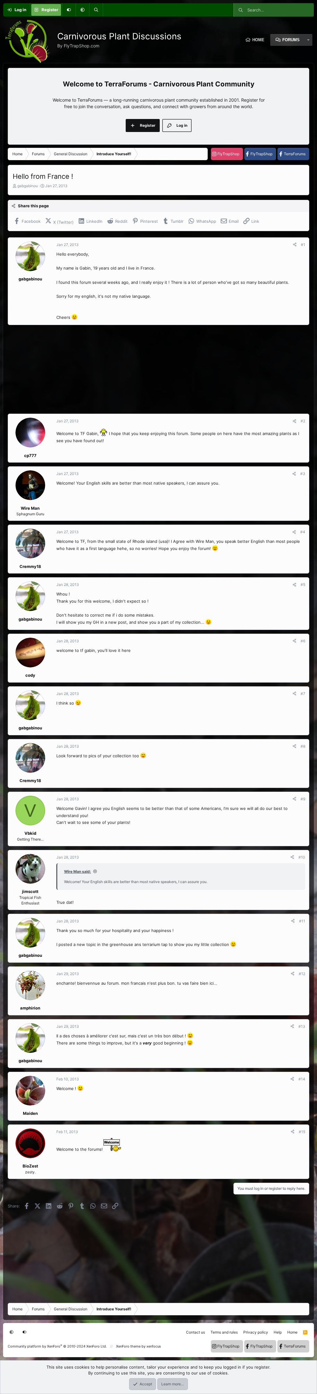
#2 (303, 421)
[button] (82, 10)
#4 (302, 532)
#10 (301, 857)
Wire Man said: (77, 871)
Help (278, 1332)
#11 (302, 921)
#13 (301, 1026)
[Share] (295, 244)
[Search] (96, 10)
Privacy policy (255, 1332)
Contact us (195, 1332)
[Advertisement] (158, 369)
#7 (303, 693)
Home (258, 39)
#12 (302, 973)
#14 (301, 1079)
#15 (302, 1131)
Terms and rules (224, 1332)
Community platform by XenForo (57, 1346)
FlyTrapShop (228, 154)
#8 (303, 746)
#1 (303, 244)
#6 (303, 641)
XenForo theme (128, 1346)
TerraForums (295, 154)
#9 (303, 799)
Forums (291, 39)
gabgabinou (27, 185)
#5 (303, 584)
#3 (302, 473)
